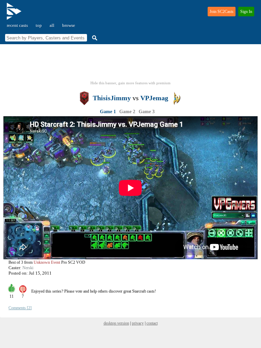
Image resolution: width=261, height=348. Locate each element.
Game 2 (127, 111)
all (52, 25)
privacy (138, 323)
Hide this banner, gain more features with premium (130, 83)
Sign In (246, 11)
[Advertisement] (130, 64)
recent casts (17, 25)
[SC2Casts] (15, 14)
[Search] (94, 37)
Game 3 (147, 111)
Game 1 (108, 111)
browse (68, 25)
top (39, 25)
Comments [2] (20, 308)
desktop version (116, 323)
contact (152, 323)
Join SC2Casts (221, 11)
